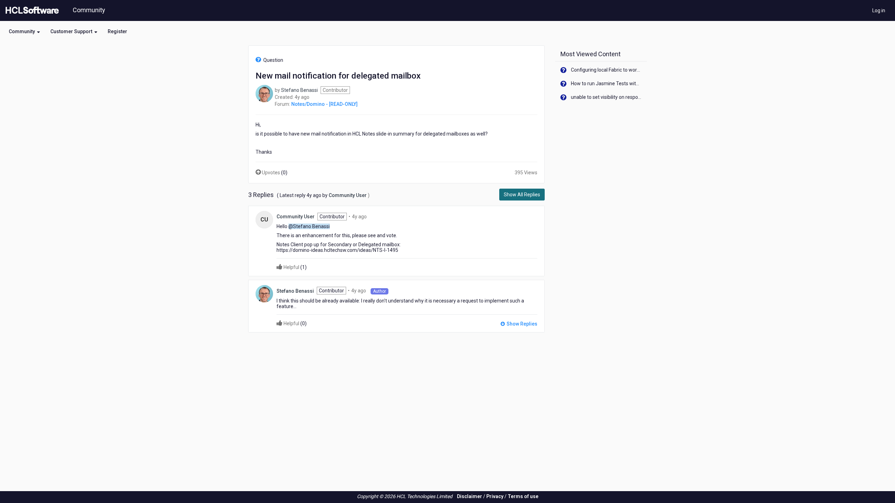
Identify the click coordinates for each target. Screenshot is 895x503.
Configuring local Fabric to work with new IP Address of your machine (606, 70)
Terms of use (523, 496)
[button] (24, 31)
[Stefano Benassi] (264, 93)
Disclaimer (469, 496)
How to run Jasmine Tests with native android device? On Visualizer (606, 83)
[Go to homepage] (31, 10)
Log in (878, 10)
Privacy (494, 496)
